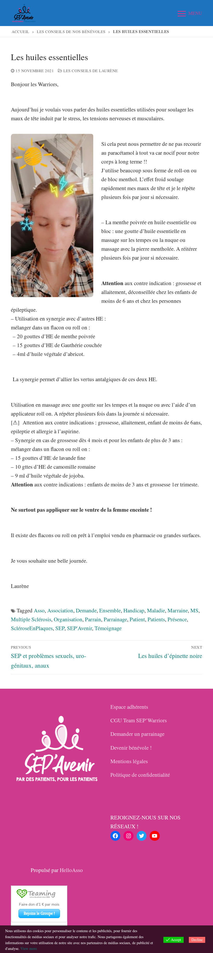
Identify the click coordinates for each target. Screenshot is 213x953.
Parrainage (115, 619)
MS (194, 610)
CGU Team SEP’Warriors (138, 720)
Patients (156, 619)
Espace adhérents (129, 706)
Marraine (178, 610)
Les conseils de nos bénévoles (71, 31)
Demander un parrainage (137, 733)
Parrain (93, 619)
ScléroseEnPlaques (32, 628)
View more (29, 948)
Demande (86, 610)
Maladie (156, 610)
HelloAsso (71, 870)
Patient (137, 619)
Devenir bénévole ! (131, 747)
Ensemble (110, 610)
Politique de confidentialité (140, 774)
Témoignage (108, 628)
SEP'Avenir (79, 628)
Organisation (68, 619)
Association (60, 610)
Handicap (133, 610)
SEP (59, 628)
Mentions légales (129, 761)
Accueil (20, 31)
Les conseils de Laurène (90, 70)
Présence (177, 619)
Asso (39, 610)
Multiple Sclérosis (31, 619)
